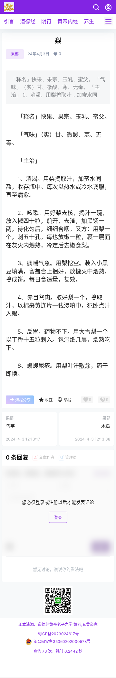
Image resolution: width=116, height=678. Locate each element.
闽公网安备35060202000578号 (62, 641)
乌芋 (10, 426)
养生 (89, 21)
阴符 (46, 21)
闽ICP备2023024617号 (58, 633)
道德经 (27, 21)
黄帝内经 (67, 21)
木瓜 (105, 426)
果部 (15, 53)
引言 (9, 21)
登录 (58, 517)
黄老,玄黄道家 (85, 624)
